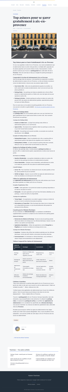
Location (39, 4)
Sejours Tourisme (34, 375)
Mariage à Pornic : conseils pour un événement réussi (21, 355)
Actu (17, 4)
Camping (27, 4)
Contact (38, 384)
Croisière (33, 4)
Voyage (55, 4)
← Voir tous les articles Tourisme (21, 337)
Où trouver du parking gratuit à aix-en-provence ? (19, 363)
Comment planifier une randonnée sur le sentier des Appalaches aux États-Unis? (45, 359)
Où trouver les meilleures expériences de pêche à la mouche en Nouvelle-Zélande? (45, 355)
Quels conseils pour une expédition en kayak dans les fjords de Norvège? (20, 359)
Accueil (13, 4)
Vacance (50, 4)
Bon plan (22, 4)
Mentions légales (31, 384)
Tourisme (44, 4)
